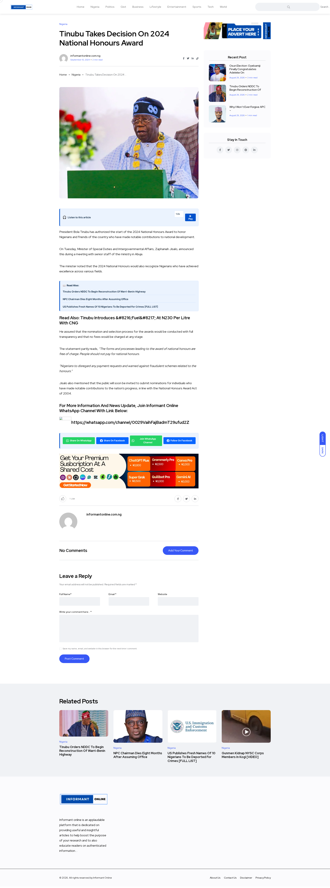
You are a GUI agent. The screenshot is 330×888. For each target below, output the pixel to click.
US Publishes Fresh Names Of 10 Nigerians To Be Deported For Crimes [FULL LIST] (110, 306)
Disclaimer (246, 877)
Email (112, 594)
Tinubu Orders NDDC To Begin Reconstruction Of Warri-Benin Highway (104, 291)
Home (80, 7)
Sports (196, 7)
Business (138, 7)
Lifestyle (155, 7)
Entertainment (176, 7)
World (223, 7)
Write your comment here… (75, 611)
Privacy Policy (263, 877)
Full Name (65, 594)
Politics (110, 7)
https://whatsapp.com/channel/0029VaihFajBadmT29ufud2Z (130, 422)
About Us (215, 877)
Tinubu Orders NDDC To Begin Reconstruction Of (245, 88)
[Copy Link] (197, 58)
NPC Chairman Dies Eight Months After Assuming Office (95, 299)
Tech (210, 7)
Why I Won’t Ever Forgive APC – (247, 108)
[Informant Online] (21, 6)
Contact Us (230, 877)
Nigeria (95, 7)
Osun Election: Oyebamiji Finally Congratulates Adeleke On (244, 69)
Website (162, 594)
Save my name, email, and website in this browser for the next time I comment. (100, 648)
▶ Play (190, 217)
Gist (123, 7)
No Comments (73, 550)
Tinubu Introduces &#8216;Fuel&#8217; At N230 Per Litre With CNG (124, 320)
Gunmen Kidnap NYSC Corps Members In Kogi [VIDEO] (243, 755)
